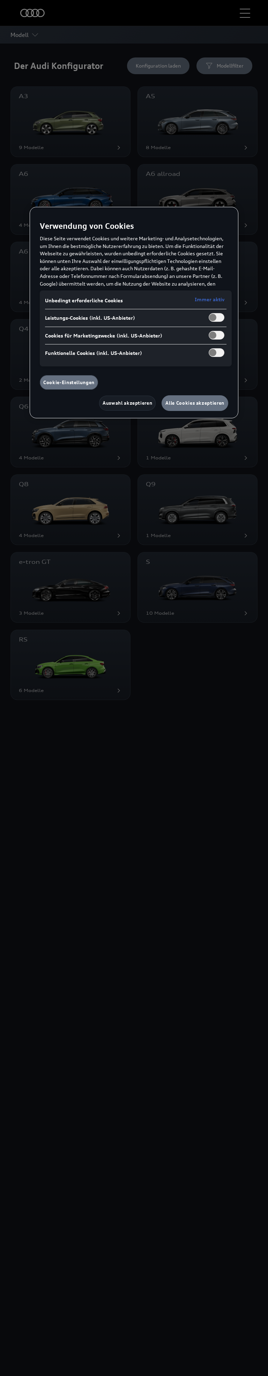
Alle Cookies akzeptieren (194, 403)
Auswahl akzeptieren (127, 403)
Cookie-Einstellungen (69, 382)
